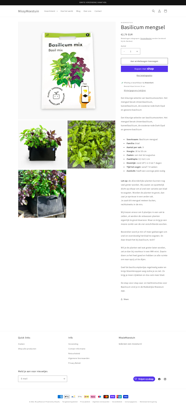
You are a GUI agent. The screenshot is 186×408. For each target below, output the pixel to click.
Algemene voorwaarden (101, 402)
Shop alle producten (27, 348)
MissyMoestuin (40, 402)
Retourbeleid (74, 353)
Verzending (73, 344)
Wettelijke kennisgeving (148, 402)
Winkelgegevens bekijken (135, 90)
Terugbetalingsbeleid (70, 402)
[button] (51, 11)
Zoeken (21, 344)
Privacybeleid (85, 402)
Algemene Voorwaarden (78, 358)
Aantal (123, 46)
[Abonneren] (64, 379)
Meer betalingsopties (144, 75)
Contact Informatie (76, 348)
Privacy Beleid (74, 363)
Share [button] (126, 299)
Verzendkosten (146, 38)
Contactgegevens (131, 402)
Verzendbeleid (117, 402)
